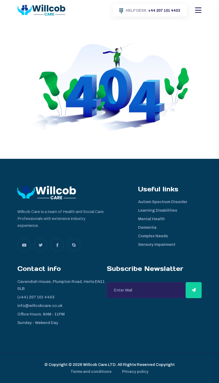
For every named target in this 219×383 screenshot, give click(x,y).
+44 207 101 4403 (153, 11)
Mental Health (151, 219)
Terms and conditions (91, 371)
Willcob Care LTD (99, 364)
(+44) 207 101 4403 (35, 297)
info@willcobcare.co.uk (39, 305)
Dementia (147, 227)
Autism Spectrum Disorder (162, 202)
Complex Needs (153, 236)
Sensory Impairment (156, 244)
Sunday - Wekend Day (37, 323)
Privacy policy (135, 371)
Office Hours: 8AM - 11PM (41, 314)
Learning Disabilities (157, 210)
